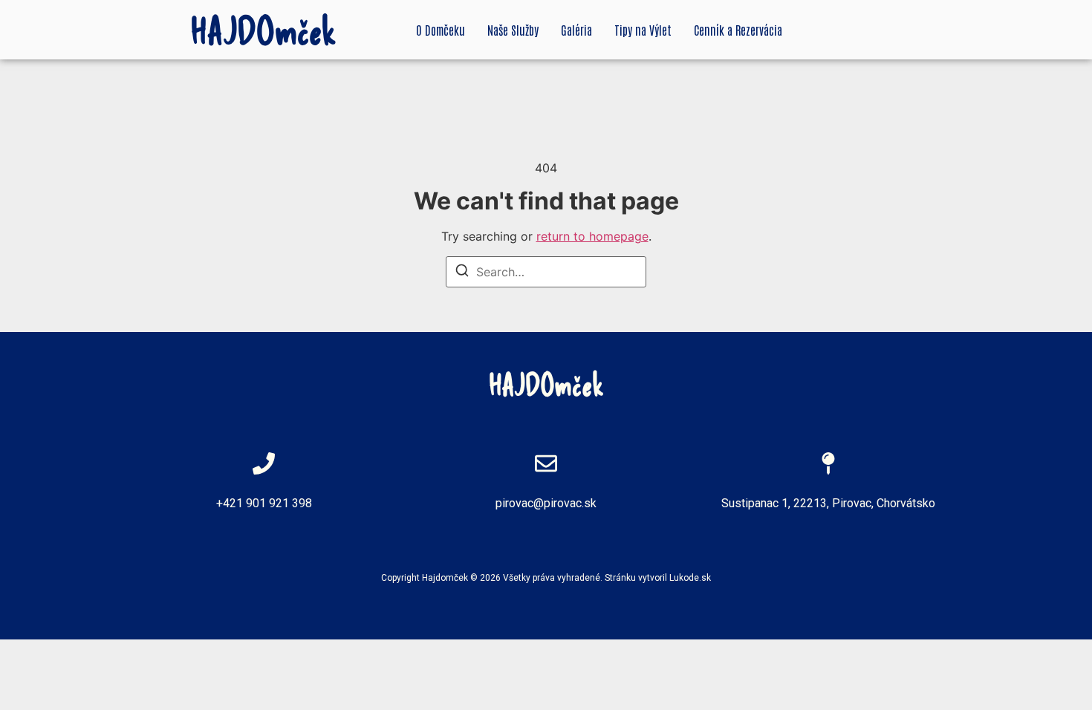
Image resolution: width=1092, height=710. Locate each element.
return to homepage (592, 236)
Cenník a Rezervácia (738, 29)
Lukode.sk (690, 578)
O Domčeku (440, 29)
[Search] (462, 272)
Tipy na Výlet (643, 29)
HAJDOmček (264, 29)
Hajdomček (445, 578)
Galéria (576, 29)
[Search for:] (546, 271)
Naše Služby (513, 29)
